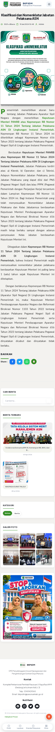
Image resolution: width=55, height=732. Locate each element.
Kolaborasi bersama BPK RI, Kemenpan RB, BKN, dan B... (28, 449)
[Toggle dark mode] (49, 4)
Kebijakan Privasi (11, 717)
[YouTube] (37, 706)
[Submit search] (48, 401)
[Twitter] (30, 706)
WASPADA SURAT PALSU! (15, 487)
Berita (17, 513)
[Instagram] (24, 706)
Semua (7, 513)
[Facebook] (17, 706)
